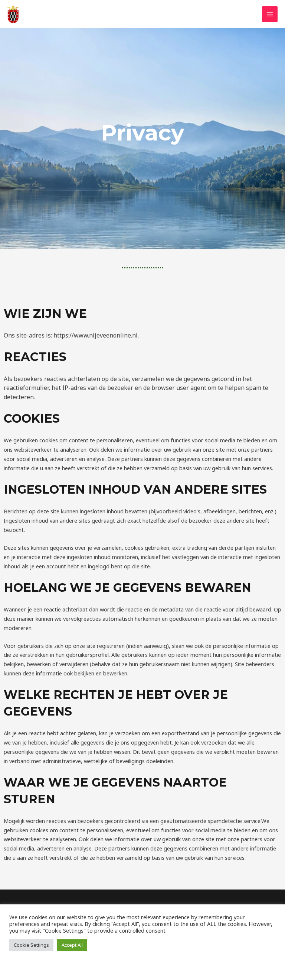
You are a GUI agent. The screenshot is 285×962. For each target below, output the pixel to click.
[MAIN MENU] (270, 14)
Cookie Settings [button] (31, 945)
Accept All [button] (72, 945)
